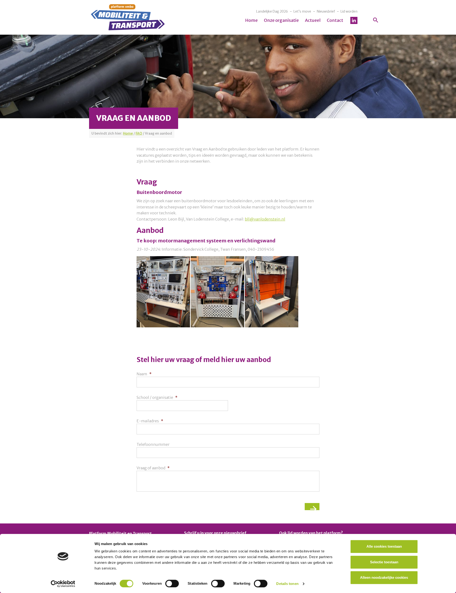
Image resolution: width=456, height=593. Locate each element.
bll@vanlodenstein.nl (265, 219)
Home (251, 20)
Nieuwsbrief (326, 11)
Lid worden (349, 11)
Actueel (313, 20)
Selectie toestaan (384, 562)
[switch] (172, 583)
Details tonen (287, 584)
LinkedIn (353, 20)
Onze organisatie (281, 20)
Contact (335, 20)
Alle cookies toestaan (384, 546)
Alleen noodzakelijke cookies (384, 577)
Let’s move (302, 11)
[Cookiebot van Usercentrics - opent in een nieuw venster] (63, 583)
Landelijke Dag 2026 (272, 11)
